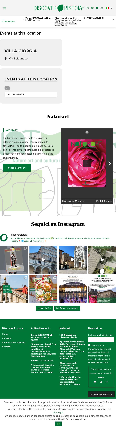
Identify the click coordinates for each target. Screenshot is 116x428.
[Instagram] (87, 8)
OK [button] (58, 424)
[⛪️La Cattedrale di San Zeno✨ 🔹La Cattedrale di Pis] (43, 260)
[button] (109, 8)
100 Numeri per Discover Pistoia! (69, 336)
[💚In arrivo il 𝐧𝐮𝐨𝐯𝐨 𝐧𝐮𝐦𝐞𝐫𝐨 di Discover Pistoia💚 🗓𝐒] (43, 289)
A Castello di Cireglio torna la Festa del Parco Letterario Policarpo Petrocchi (42, 368)
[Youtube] (92, 8)
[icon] (97, 8)
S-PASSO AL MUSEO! (93, 17)
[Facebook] (83, 8)
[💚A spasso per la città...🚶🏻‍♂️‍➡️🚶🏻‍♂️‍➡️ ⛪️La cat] (73, 260)
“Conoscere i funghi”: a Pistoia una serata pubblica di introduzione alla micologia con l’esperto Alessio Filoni (68, 21)
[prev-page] (23, 20)
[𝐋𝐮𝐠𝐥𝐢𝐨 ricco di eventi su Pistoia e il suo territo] (14, 289)
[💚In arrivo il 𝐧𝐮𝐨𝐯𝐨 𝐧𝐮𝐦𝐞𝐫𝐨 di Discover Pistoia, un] (14, 260)
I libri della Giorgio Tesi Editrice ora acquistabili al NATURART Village (70, 380)
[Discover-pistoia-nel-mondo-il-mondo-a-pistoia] (58, 8)
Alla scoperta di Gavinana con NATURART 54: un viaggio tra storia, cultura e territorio (70, 368)
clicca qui (58, 412)
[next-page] (113, 20)
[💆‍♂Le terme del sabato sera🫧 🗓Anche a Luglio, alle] (73, 289)
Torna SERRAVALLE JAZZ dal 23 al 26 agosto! (38, 18)
